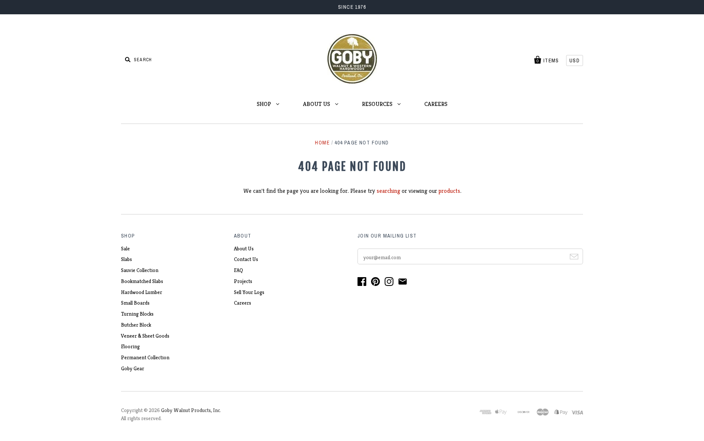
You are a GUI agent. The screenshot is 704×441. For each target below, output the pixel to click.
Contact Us (246, 259)
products (449, 191)
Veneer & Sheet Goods (145, 335)
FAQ (238, 270)
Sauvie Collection (139, 270)
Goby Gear (132, 368)
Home (322, 142)
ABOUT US (317, 104)
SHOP (264, 104)
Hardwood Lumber (141, 292)
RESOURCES (378, 104)
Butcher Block (136, 324)
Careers (242, 302)
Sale (125, 248)
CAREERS (435, 104)
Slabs (126, 259)
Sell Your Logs (249, 292)
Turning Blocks (137, 313)
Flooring (130, 346)
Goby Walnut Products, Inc (190, 410)
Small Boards (135, 302)
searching (388, 191)
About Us (244, 248)
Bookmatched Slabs (142, 281)
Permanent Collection (145, 357)
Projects (243, 281)
